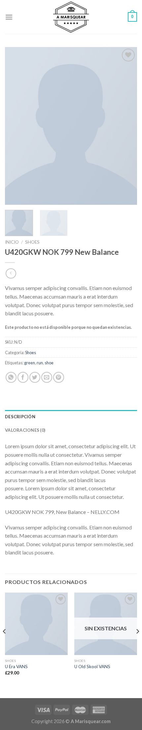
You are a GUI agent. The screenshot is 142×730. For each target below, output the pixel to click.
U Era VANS (16, 666)
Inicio (12, 242)
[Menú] (9, 17)
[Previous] (16, 126)
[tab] (71, 416)
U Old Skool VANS (92, 666)
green (29, 362)
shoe (49, 362)
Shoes (32, 242)
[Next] (126, 126)
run (40, 362)
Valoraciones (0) (25, 430)
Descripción (20, 416)
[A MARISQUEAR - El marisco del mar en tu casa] (71, 17)
